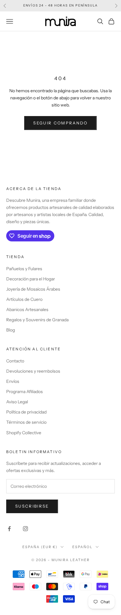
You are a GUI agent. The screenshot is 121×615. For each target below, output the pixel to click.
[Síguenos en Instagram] (25, 529)
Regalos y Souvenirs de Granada (37, 320)
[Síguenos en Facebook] (9, 529)
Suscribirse (32, 506)
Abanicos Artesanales (27, 309)
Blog (10, 330)
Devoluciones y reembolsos (33, 371)
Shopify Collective (23, 432)
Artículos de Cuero (24, 299)
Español (82, 547)
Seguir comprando (60, 122)
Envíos (12, 381)
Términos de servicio (26, 422)
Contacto (15, 361)
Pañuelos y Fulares (24, 268)
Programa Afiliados (24, 391)
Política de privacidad (26, 412)
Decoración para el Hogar (30, 279)
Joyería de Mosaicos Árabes (33, 289)
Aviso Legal (17, 402)
